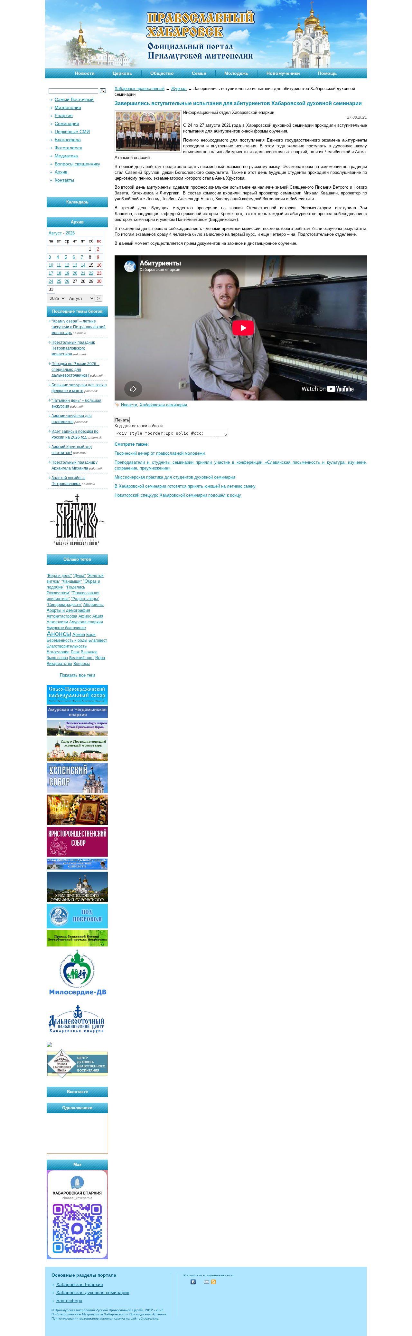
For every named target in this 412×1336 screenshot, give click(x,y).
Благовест (98, 640)
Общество (162, 73)
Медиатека (66, 155)
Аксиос (85, 616)
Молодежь (236, 73)
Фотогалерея (68, 147)
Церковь (122, 73)
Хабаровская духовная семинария (92, 1292)
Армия (78, 634)
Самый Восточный (74, 99)
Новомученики (283, 73)
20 (75, 273)
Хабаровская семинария (163, 404)
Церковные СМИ (72, 131)
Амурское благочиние (66, 628)
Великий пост (81, 658)
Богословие (58, 651)
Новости (85, 73)
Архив (61, 171)
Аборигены (93, 604)
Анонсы (59, 634)
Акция (97, 616)
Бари (91, 634)
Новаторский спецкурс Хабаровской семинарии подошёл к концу (178, 495)
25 (59, 281)
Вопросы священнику (77, 163)
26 (67, 281)
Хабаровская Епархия (79, 1284)
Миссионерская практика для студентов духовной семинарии (175, 477)
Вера (100, 657)
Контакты (64, 180)
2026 (70, 233)
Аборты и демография (68, 610)
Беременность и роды (67, 640)
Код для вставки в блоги (139, 425)
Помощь (327, 73)
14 (83, 265)
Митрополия (68, 107)
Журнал (179, 88)
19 (67, 273)
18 (59, 273)
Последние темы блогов (77, 311)
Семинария (67, 123)
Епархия (64, 115)
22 (91, 273)
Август (55, 233)
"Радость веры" (85, 599)
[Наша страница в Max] (77, 1257)
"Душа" (79, 575)
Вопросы (81, 663)
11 (59, 265)
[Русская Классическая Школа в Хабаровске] (77, 1077)
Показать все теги (77, 675)
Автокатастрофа (62, 616)
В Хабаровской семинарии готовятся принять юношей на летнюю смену (185, 486)
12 (67, 265)
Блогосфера (68, 139)
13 (75, 265)
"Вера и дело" (59, 575)
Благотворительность (67, 646)
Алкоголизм (57, 622)
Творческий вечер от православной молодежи (160, 453)
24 (51, 281)
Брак (75, 652)
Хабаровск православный (139, 88)
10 (51, 265)
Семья (199, 73)
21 (83, 273)
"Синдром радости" (64, 604)
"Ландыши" (71, 581)
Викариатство (59, 663)
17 (51, 273)
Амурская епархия (86, 622)
